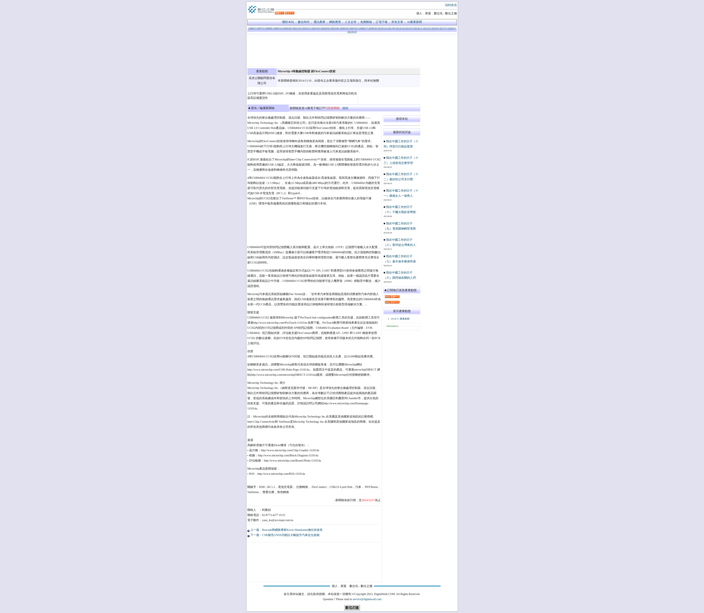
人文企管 (350, 21)
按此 (345, 108)
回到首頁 (451, 5)
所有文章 (397, 21)
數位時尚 (304, 21)
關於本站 (288, 21)
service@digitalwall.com (367, 599)
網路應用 (335, 21)
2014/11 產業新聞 (400, 318)
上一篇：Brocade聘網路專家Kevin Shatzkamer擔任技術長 (286, 529)
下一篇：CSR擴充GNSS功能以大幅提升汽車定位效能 (285, 535)
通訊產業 (319, 21)
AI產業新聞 (414, 21)
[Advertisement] (333, 51)
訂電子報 (382, 21)
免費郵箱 (366, 21)
